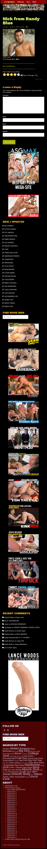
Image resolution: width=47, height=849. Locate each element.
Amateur (6, 749)
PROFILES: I (11, 806)
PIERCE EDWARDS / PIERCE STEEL (27, 627)
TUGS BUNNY (9, 279)
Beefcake (7, 751)
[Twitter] (4, 730)
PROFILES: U (12, 828)
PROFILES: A (11, 791)
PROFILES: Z (12, 837)
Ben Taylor (13, 647)
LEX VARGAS (9, 232)
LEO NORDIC (9, 242)
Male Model (27, 767)
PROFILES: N (12, 815)
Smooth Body (20, 774)
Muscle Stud (30, 769)
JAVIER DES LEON (11, 253)
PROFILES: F (12, 801)
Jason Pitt (20, 641)
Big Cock (15, 751)
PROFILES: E (12, 799)
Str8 (32, 774)
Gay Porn (23, 760)
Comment (6, 95)
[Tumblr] (8, 730)
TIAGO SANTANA (10, 289)
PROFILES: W (12, 832)
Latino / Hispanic (16, 767)
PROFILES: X (12, 834)
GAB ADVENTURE (10, 236)
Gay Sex (5, 763)
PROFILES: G (12, 802)
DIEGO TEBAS (9, 303)
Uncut (27, 777)
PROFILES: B (12, 793)
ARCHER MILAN (10, 276)
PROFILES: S (12, 824)
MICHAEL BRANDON (18, 624)
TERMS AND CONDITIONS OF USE (17, 839)
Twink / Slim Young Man (14, 777)
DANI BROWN (9, 269)
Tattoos (37, 774)
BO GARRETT (9, 226)
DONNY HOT (9, 300)
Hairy (21, 765)
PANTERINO (8, 263)
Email (5, 124)
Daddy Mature (8, 760)
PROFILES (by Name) (12, 788)
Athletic (14, 748)
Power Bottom (13, 772)
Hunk (6, 767)
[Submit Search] (4, 317)
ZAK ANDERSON (10, 286)
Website (5, 131)
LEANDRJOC (9, 259)
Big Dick (24, 750)
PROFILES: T (12, 826)
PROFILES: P (12, 819)
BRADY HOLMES (10, 283)
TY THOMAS (25, 637)
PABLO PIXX (8, 306)
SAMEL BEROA (9, 239)
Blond (18, 753)
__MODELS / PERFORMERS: (17, 27)
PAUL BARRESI (21, 634)
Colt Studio (13, 756)
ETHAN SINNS (9, 273)
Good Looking (14, 763)
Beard (32, 749)
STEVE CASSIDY (10, 229)
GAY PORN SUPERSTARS (16, 789)
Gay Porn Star (35, 760)
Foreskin (16, 760)
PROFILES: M (12, 813)
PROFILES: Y (12, 836)
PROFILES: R (12, 823)
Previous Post (10, 79)
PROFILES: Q (12, 821)
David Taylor (21, 631)
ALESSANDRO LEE (11, 296)
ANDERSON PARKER (11, 256)
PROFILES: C (12, 795)
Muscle (19, 770)
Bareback (25, 748)
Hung (42, 765)
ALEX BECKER (9, 293)
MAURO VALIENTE (11, 246)
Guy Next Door (24, 763)
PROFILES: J (11, 808)
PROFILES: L (11, 812)
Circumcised (24, 753)
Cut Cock (20, 756)
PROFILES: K (12, 810)
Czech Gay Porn (35, 758)
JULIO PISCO (9, 266)
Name (5, 116)
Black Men (10, 754)
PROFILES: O (12, 817)
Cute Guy (21, 758)
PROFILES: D (12, 797)
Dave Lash (20, 617)
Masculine (11, 770)
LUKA (6, 249)
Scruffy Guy (25, 771)
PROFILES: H (12, 804)
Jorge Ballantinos (21, 644)
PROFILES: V (12, 830)
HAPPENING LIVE (11, 786)
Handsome (32, 765)
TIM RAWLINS (14, 621)
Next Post (38, 79)
